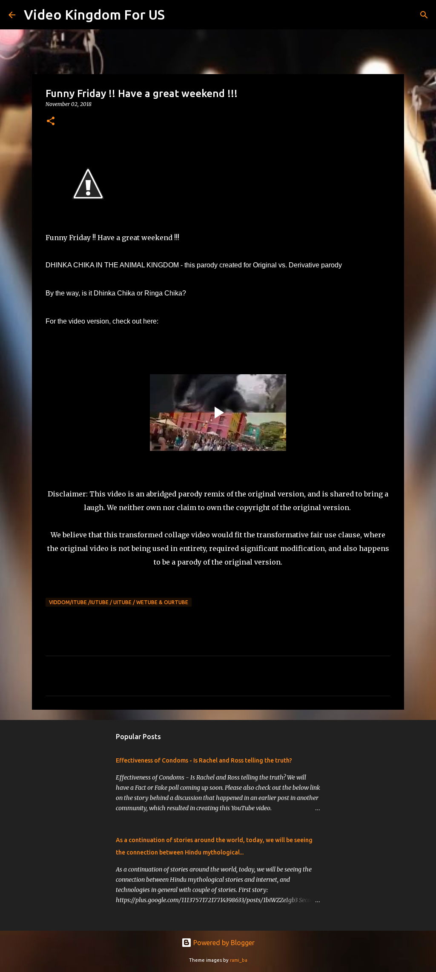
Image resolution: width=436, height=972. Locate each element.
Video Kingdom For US (94, 14)
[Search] (177, 15)
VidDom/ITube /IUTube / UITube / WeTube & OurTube (118, 602)
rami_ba (238, 960)
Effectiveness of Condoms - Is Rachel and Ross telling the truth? (204, 760)
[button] (51, 121)
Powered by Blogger (223, 942)
